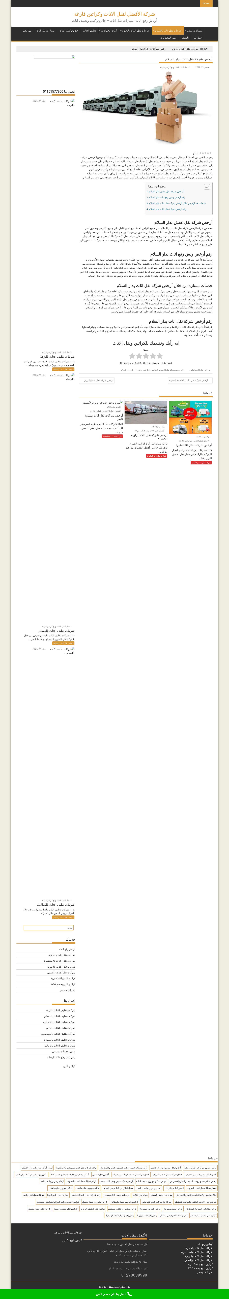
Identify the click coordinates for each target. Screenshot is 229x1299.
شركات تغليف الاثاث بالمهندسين (58, 1033)
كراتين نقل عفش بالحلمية (65, 1208)
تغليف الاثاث (89, 30)
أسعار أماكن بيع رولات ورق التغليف (37, 1167)
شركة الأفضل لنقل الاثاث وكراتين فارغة (114, 14)
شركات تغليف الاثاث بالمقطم (59, 1016)
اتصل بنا (198, 37)
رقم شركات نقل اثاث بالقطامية (86, 1194)
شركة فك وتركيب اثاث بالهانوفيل (156, 1201)
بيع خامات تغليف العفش (162, 1194)
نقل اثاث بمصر (194, 30)
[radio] (160, 356)
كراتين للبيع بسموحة (173, 1208)
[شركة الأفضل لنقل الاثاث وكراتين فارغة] (209, 30)
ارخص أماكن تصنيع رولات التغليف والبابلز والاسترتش (193, 1181)
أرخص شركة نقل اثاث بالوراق (98, 380)
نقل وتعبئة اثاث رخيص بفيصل (173, 1215)
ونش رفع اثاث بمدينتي (63, 1051)
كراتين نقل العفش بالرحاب (92, 1208)
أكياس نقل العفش (100, 1174)
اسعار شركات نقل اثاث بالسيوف (202, 1188)
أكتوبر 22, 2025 (114, 406)
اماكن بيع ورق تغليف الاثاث (60, 1188)
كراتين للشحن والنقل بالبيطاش (122, 1208)
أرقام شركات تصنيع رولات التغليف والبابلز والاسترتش (123, 1167)
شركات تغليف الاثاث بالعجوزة (59, 1039)
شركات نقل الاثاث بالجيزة (136, 30)
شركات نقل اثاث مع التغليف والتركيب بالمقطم (196, 1201)
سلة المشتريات (168, 37)
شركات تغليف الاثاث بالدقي (60, 1028)
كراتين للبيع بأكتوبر (72, 1240)
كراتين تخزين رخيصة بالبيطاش (124, 1201)
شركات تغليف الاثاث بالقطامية (59, 1022)
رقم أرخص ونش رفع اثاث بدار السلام (167, 197)
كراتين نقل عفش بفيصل (39, 1208)
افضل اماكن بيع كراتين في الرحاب (118, 1188)
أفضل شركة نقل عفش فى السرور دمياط (131, 1174)
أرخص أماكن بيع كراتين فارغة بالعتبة (200, 1167)
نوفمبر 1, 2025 (203, 436)
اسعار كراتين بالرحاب (174, 1188)
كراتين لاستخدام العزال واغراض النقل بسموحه (58, 1201)
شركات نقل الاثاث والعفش (63, 369)
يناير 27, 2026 (39, 101)
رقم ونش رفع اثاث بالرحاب (61, 1057)
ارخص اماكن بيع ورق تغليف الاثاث (151, 1181)
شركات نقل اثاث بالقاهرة (168, 30)
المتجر (185, 37)
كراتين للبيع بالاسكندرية (63, 978)
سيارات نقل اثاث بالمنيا (58, 1194)
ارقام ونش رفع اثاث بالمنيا (52, 1181)
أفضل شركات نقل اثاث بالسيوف (167, 1174)
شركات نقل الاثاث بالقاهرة (67, 1232)
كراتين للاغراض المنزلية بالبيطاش (201, 1208)
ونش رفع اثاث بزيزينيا (147, 1215)
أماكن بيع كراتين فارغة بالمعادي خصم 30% (70, 1174)
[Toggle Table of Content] (205, 187)
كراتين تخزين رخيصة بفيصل (94, 1201)
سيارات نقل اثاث (45, 30)
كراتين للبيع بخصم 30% (63, 984)
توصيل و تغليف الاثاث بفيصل (116, 1194)
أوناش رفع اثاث (109, 30)
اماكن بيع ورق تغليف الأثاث (87, 1188)
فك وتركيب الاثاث (68, 30)
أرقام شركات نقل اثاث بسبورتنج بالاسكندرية (76, 1167)
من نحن (27, 30)
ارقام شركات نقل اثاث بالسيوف (81, 1181)
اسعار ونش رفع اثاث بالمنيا (149, 1188)
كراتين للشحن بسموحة (150, 1208)
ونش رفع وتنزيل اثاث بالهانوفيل (119, 1215)
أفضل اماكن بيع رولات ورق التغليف (201, 1174)
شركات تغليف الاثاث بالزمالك (59, 1045)
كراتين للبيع (69, 1066)
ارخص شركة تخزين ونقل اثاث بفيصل (116, 1181)
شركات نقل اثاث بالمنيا (33, 1194)
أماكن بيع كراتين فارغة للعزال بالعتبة (31, 1174)
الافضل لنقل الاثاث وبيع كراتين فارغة (175, 67)
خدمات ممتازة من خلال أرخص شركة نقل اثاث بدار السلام (177, 203)
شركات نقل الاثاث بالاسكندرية (59, 960)
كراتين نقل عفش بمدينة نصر (203, 1215)
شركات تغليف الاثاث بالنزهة (60, 1010)
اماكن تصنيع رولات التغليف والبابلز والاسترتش (196, 1194)
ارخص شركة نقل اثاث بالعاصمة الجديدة (188, 380)
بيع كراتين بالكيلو (140, 1194)
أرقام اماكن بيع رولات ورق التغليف (166, 1167)
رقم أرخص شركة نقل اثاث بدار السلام (168, 209)
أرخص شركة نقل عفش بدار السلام (166, 191)
